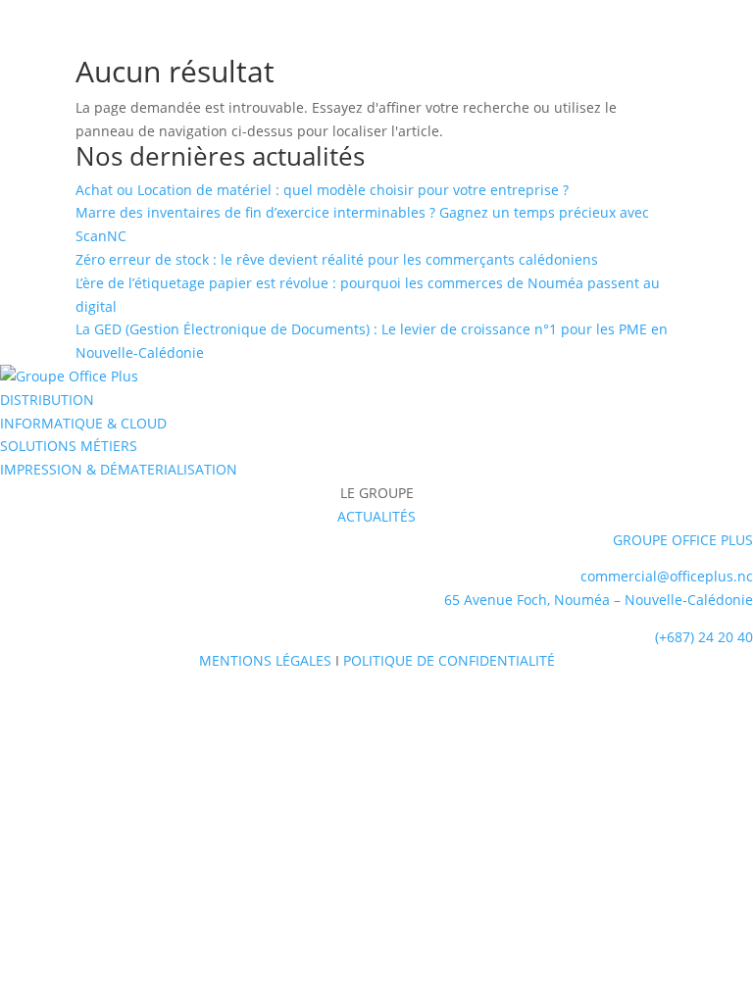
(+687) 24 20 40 (704, 637)
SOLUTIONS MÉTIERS (68, 445)
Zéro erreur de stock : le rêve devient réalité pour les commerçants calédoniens (336, 259)
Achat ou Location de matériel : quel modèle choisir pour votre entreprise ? (322, 189)
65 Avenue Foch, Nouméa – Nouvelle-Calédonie (598, 599)
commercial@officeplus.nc (666, 576)
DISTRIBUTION (47, 399)
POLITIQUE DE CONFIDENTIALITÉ (449, 660)
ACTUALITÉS (376, 516)
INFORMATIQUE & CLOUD (83, 423)
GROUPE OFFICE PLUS (683, 539)
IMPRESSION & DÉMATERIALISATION (118, 469)
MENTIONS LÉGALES (265, 660)
